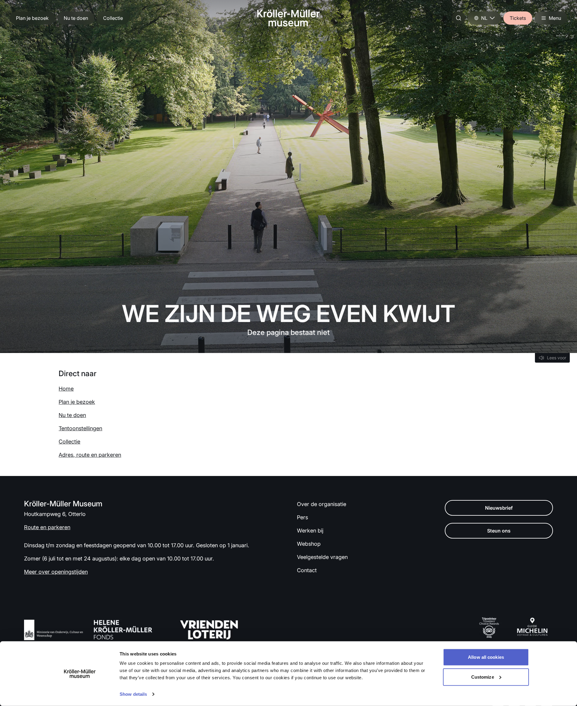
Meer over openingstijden (56, 572)
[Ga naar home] (288, 18)
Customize (482, 676)
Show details (133, 694)
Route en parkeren (47, 527)
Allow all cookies (486, 657)
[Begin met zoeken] (458, 18)
